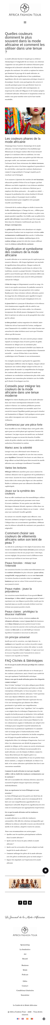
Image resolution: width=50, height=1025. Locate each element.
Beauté (25, 959)
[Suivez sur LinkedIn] (30, 903)
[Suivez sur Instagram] (25, 903)
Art (25, 954)
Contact (25, 986)
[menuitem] (18, 1018)
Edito (25, 981)
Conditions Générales (25, 990)
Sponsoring (25, 945)
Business (25, 965)
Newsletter (25, 995)
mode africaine (12, 59)
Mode (25, 970)
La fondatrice (25, 949)
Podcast (25, 975)
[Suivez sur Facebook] (20, 903)
